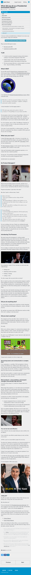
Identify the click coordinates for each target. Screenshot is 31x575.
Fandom (7, 532)
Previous (8, 562)
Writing (25, 2)
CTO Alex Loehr (10, 455)
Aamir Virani (7, 2)
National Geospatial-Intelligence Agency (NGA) (20, 94)
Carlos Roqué (22, 141)
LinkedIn (19, 508)
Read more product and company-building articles (15, 40)
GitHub (16, 570)
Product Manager (7, 518)
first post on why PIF (8, 46)
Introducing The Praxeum (7, 21)
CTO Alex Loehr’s (8, 138)
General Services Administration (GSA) (19, 71)
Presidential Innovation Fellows (23, 73)
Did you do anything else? (7, 22)
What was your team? (6, 17)
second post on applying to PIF (10, 48)
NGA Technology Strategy (8, 145)
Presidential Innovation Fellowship (19, 505)
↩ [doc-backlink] (28, 534)
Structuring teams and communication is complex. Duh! (13, 26)
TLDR (3, 13)
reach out (6, 506)
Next (22, 562)
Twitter (10, 570)
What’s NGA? (4, 15)
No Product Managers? (6, 19)
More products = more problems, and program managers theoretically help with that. (13, 29)
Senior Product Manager (9, 520)
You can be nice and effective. (8, 31)
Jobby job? (4, 33)
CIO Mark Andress (20, 455)
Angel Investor (17, 2)
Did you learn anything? (6, 24)
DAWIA (22, 220)
